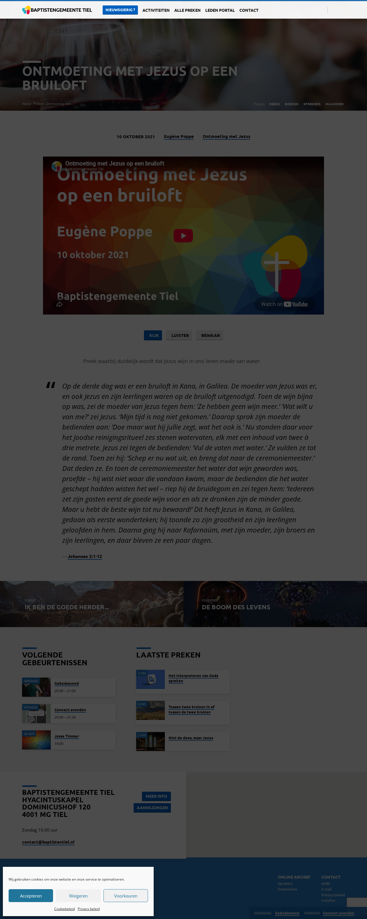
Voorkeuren (125, 896)
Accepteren (31, 896)
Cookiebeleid (64, 908)
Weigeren (78, 896)
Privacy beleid (89, 908)
